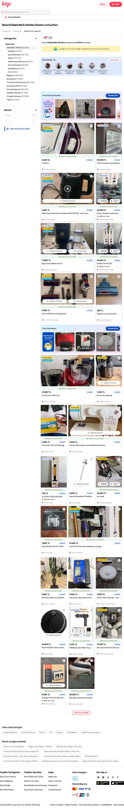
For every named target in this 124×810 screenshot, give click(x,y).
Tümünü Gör (114, 60)
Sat (117, 4)
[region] (81, 68)
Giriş (102, 4)
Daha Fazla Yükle (81, 713)
